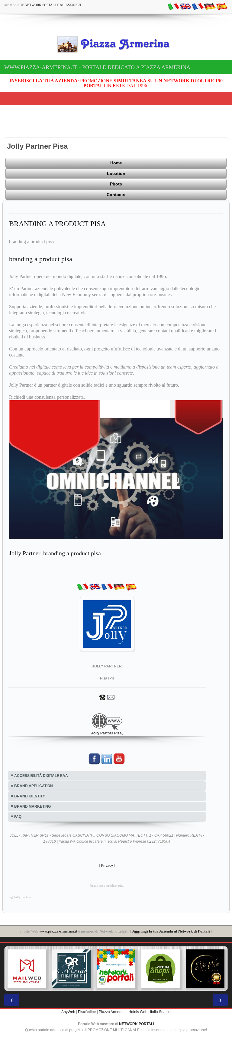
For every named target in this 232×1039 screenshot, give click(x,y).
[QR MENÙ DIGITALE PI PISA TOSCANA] (27, 956)
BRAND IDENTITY (29, 784)
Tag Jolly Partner (19, 885)
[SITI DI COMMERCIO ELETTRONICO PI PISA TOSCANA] (116, 956)
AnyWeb (68, 1000)
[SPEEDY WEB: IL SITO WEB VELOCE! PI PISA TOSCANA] (205, 956)
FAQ (17, 805)
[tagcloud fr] (198, 6)
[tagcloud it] (173, 6)
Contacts (116, 194)
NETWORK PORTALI (136, 1012)
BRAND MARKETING (32, 794)
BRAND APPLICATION (33, 774)
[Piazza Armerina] (116, 44)
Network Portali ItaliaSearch (53, 5)
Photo (116, 184)
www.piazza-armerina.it (58, 919)
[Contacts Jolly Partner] (106, 685)
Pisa (81, 1000)
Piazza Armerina (112, 1000)
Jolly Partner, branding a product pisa (55, 541)
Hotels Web (137, 1000)
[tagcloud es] (222, 6)
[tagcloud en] (185, 6)
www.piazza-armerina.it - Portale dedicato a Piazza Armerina (97, 67)
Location (116, 173)
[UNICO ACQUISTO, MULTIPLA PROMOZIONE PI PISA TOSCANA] (71, 956)
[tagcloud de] (210, 6)
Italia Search (160, 1000)
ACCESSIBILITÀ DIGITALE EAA (41, 764)
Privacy (107, 853)
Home (116, 162)
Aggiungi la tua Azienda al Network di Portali (171, 919)
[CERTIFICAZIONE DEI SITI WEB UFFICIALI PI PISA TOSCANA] (160, 956)
